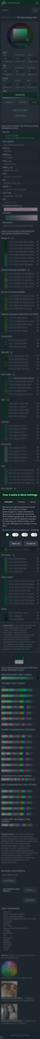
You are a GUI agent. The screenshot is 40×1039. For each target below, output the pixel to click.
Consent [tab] (8, 502)
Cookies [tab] (21, 502)
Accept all (31, 543)
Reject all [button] (16, 543)
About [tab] (33, 502)
